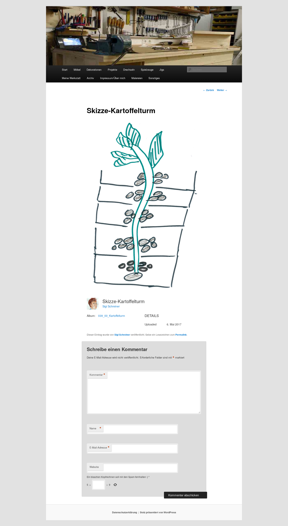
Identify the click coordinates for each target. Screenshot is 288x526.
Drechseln (129, 69)
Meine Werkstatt (71, 78)
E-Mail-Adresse (100, 447)
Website (94, 467)
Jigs (161, 69)
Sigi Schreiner (111, 306)
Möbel (77, 69)
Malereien (136, 78)
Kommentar (97, 375)
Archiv (90, 78)
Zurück (208, 90)
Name (95, 428)
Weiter (222, 90)
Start (64, 69)
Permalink (181, 334)
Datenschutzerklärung (124, 512)
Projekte (112, 69)
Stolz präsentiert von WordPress (158, 512)
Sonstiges (154, 78)
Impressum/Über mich (112, 78)
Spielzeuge (147, 69)
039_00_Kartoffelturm (111, 316)
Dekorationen (94, 69)
